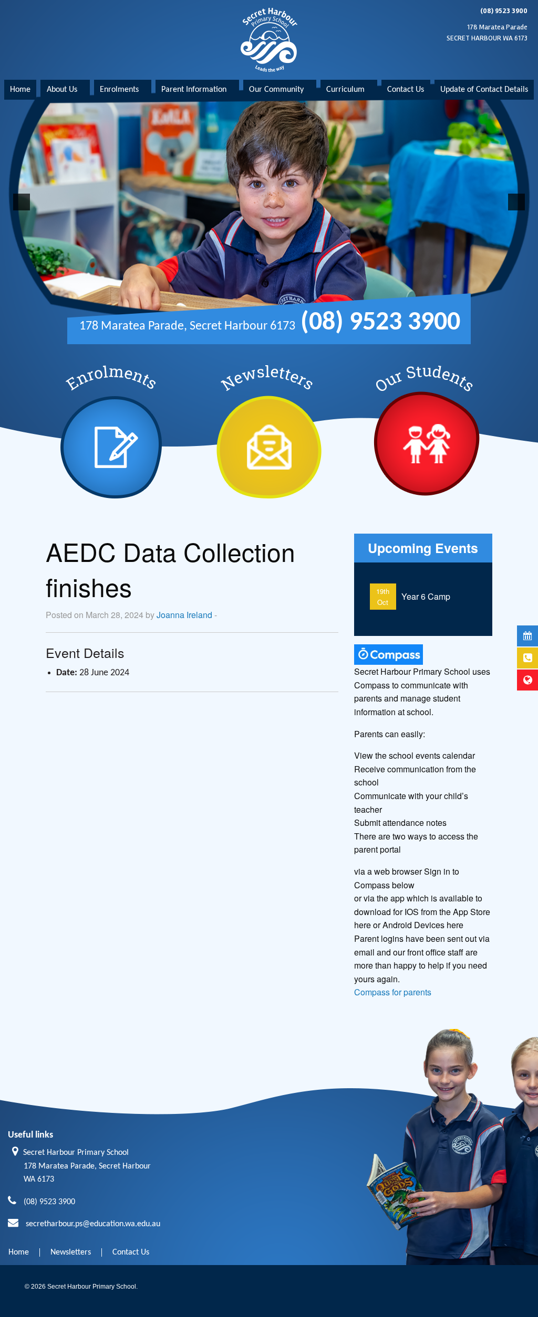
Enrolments (119, 90)
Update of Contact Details (484, 90)
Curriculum (345, 90)
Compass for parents (392, 992)
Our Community (276, 90)
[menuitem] (20, 90)
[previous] (21, 202)
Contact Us (405, 90)
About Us (62, 90)
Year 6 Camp (425, 596)
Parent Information (193, 90)
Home (20, 90)
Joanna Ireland (184, 615)
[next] (516, 202)
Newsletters (70, 1252)
